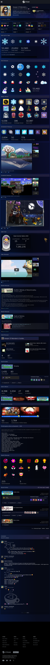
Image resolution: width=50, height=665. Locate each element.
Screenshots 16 (7, 515)
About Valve (16, 638)
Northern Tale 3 (17, 438)
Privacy (24, 638)
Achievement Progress (35, 376)
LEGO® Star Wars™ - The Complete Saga (9, 435)
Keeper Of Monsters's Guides (14, 338)
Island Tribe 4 (14, 443)
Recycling (15, 644)
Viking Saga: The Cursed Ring (7, 437)
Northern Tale (4, 438)
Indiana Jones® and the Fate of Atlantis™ (9, 446)
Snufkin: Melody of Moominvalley (25, 290)
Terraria (16, 366)
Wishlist (43, 528)
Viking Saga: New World (17, 437)
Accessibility (25, 640)
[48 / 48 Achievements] (11, 415)
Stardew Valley (16, 492)
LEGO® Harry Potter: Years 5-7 (7, 448)
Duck (7, 497)
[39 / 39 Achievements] (30, 415)
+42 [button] (43, 499)
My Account (35, 644)
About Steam (4, 638)
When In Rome (4, 433)
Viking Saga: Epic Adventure (28, 437)
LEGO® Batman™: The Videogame (8, 434)
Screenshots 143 (12, 502)
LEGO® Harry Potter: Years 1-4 (7, 449)
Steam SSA (4, 640)
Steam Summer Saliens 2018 (20, 236)
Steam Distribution (5, 644)
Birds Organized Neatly (18, 507)
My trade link (12, 54)
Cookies (24, 644)
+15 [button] (37, 512)
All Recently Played (37, 528)
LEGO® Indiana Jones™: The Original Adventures (11, 445)
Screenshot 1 (6, 524)
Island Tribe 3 (9, 443)
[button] (41, 7)
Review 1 (19, 382)
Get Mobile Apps (36, 640)
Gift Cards (4, 646)
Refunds (24, 646)
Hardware (15, 642)
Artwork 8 (14, 382)
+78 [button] (44, 379)
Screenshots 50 (6, 382)
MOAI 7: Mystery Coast (6, 440)
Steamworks (4, 642)
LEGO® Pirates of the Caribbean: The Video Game (11, 442)
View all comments (5, 537)
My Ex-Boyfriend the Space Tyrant (8, 450)
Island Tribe (4, 443)
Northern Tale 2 (10, 438)
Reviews (47, 528)
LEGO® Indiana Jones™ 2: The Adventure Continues (11, 444)
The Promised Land (5, 451)
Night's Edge (7, 377)
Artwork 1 (14, 515)
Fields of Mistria (19, 316)
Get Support (35, 642)
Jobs (14, 640)
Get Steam (35, 638)
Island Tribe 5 (20, 443)
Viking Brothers (4, 436)
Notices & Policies (26, 642)
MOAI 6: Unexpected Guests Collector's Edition (10, 441)
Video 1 (5, 502)
